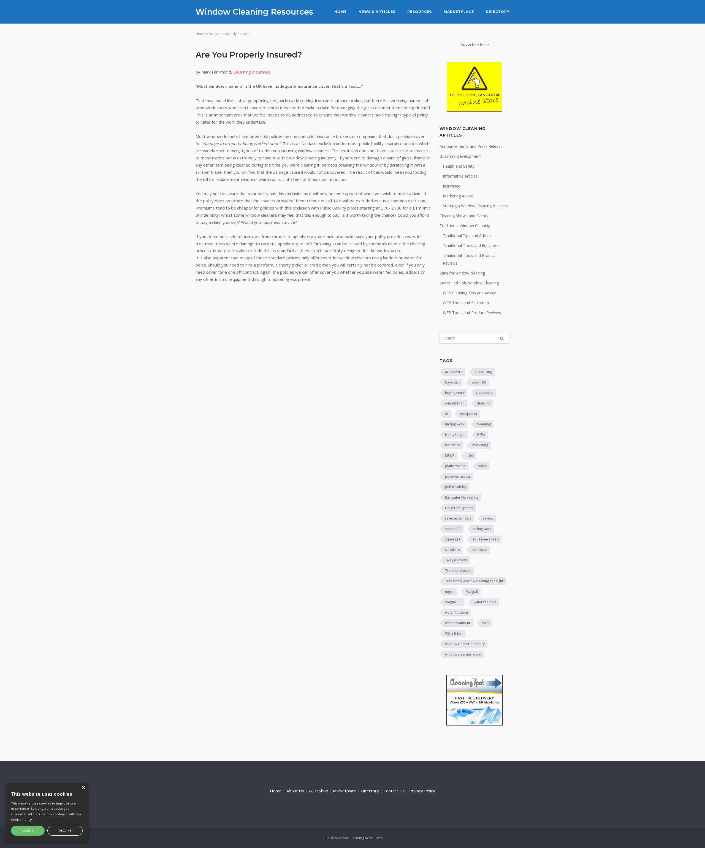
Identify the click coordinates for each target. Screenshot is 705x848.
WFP (485, 623)
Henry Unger (455, 434)
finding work (454, 424)
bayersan (452, 382)
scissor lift (453, 528)
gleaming (483, 424)
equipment (468, 413)
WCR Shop (318, 790)
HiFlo (481, 434)
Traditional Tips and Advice (467, 235)
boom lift (479, 382)
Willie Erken (454, 633)
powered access (458, 476)
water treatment (457, 623)
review (488, 518)
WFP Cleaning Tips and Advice (469, 292)
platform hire (455, 466)
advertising (483, 371)
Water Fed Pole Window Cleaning (469, 283)
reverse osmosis (458, 518)
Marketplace (459, 12)
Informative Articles (460, 176)
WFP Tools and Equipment (466, 302)
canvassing (484, 392)
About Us (295, 790)
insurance (452, 445)
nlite (470, 455)
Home (340, 12)
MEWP (449, 455)
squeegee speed (486, 539)
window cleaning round (463, 654)
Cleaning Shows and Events (464, 215)
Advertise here (474, 44)
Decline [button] (65, 830)
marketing (480, 445)
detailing (483, 403)
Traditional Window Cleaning (465, 225)
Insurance (451, 186)
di (446, 413)
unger (449, 591)
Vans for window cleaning (462, 273)
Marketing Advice (458, 196)
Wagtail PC (453, 602)
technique (479, 549)
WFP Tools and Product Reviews (472, 312)
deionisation (455, 403)
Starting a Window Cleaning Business (476, 205)
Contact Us (394, 790)
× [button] (83, 788)
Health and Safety (458, 166)
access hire (453, 371)
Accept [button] (28, 830)
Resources (419, 12)
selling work (482, 528)
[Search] (502, 338)
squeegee (452, 539)
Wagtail (472, 591)
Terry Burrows (456, 560)
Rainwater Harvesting (461, 497)
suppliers (452, 549)
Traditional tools (458, 570)
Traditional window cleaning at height (474, 581)
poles (482, 466)
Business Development (460, 156)
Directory (497, 12)
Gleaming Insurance (251, 72)
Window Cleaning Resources (254, 12)
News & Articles (377, 12)
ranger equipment (459, 507)
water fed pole (485, 602)
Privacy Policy (422, 790)
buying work (454, 392)
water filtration (456, 612)
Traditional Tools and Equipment (472, 245)
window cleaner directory (465, 644)
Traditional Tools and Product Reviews (469, 259)
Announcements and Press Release (471, 146)
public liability (456, 487)
